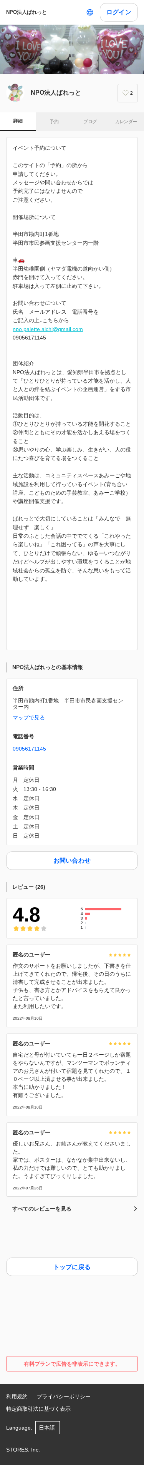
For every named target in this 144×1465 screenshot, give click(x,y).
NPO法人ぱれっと (26, 12)
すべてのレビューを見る (41, 1209)
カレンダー (126, 121)
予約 (54, 121)
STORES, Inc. (23, 1450)
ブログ (89, 121)
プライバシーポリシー (64, 1396)
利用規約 (17, 1396)
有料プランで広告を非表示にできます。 (72, 1364)
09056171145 (29, 749)
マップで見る (29, 717)
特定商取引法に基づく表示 (38, 1409)
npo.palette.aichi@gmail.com (48, 329)
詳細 (17, 121)
